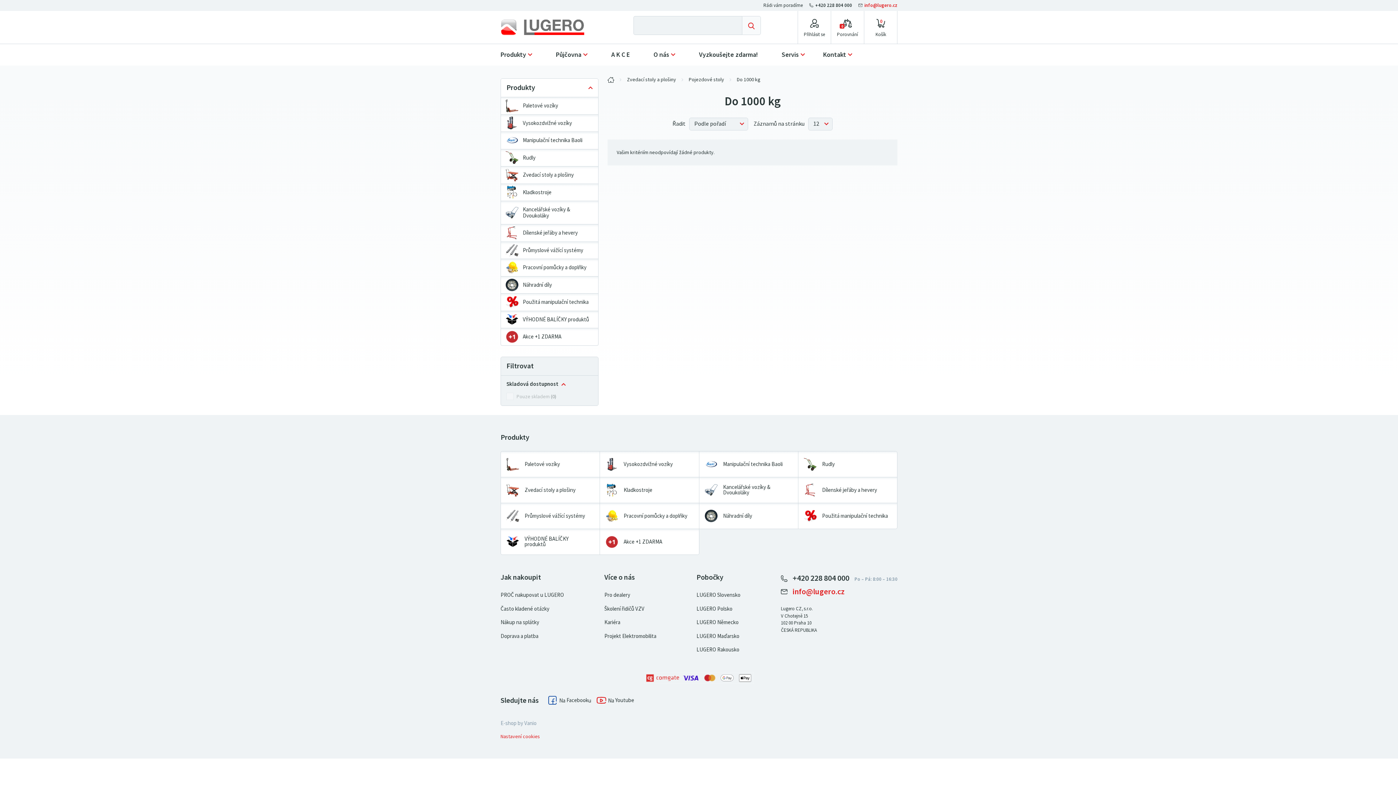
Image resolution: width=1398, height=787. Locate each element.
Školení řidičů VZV (624, 608)
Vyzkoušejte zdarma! (728, 54)
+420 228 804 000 (833, 5)
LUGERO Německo (717, 622)
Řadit (679, 124)
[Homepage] (549, 27)
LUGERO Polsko (714, 608)
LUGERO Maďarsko (717, 636)
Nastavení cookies (520, 736)
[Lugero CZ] (611, 80)
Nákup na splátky (520, 622)
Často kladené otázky (525, 608)
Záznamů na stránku (779, 124)
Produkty (513, 54)
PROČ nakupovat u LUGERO (532, 595)
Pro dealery (617, 595)
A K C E (620, 54)
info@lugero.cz (880, 5)
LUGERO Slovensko (718, 595)
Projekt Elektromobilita (630, 636)
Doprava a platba (519, 636)
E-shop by (519, 723)
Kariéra (612, 622)
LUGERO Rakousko (717, 649)
